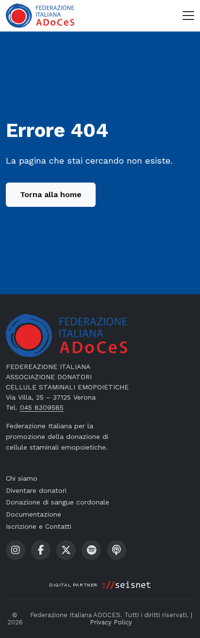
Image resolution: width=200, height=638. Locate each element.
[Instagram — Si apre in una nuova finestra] (15, 550)
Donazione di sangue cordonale (57, 502)
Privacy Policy (111, 622)
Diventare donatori (36, 490)
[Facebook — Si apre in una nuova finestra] (40, 550)
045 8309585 (42, 407)
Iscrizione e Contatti (38, 526)
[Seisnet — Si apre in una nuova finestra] (126, 585)
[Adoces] (40, 15)
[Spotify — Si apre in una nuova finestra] (91, 550)
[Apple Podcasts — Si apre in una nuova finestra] (116, 550)
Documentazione (33, 514)
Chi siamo (21, 478)
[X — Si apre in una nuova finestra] (66, 550)
